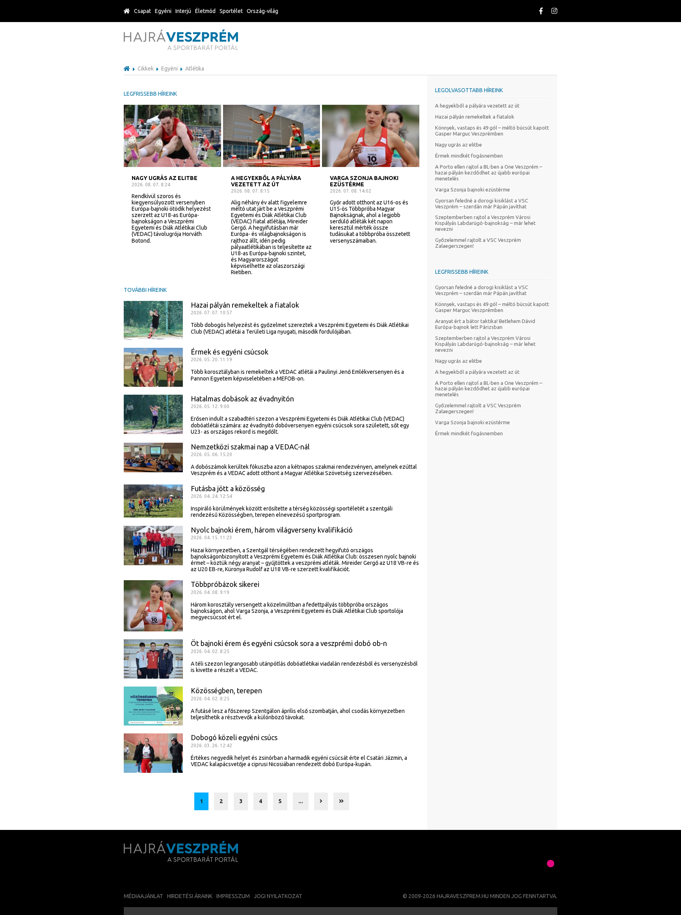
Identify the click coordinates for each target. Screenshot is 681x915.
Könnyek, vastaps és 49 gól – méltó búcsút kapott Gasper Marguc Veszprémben (492, 130)
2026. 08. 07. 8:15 (250, 190)
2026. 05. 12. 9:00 (210, 406)
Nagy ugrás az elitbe (458, 144)
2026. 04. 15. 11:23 (211, 537)
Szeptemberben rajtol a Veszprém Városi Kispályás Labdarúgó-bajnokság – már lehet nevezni (485, 223)
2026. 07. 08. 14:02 (350, 190)
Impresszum (233, 896)
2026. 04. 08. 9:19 (210, 592)
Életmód (205, 11)
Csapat (142, 11)
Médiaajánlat (143, 896)
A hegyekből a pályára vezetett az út (477, 105)
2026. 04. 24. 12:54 (211, 496)
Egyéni (163, 11)
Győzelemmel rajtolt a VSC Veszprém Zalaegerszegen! (478, 243)
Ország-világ (262, 11)
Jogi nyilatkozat (278, 896)
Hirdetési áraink (189, 896)
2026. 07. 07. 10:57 (211, 312)
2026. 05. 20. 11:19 (211, 359)
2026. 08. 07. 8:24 (151, 184)
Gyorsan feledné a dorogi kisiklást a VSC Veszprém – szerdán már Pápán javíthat (481, 203)
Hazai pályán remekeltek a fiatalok (474, 116)
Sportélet (231, 11)
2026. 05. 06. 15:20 (211, 454)
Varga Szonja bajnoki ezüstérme (472, 189)
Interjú (183, 11)
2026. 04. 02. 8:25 (210, 651)
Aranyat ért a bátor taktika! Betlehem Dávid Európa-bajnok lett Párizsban (485, 324)
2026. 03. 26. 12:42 (211, 745)
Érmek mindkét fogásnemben (469, 155)
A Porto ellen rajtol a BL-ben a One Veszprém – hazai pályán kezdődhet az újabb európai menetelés (488, 172)
